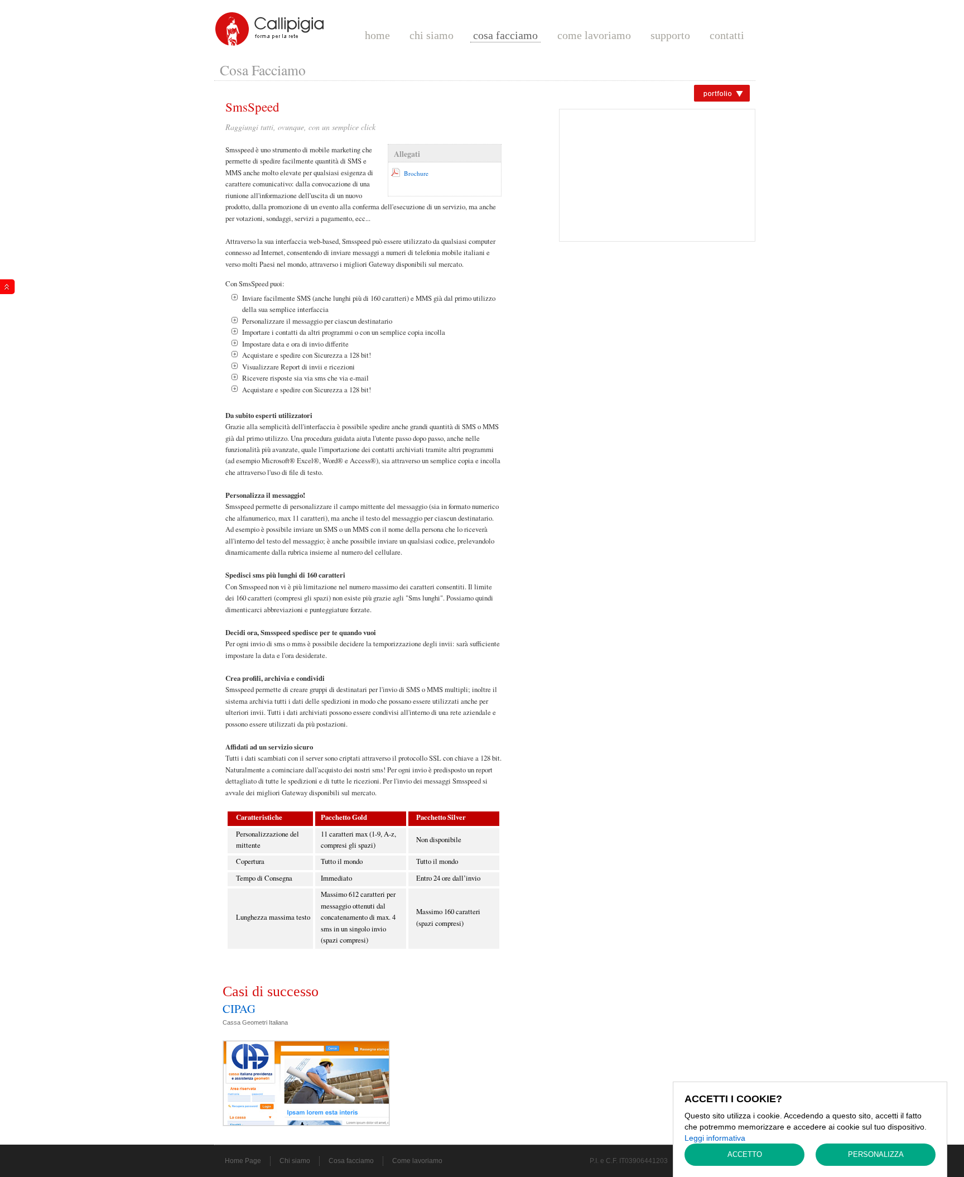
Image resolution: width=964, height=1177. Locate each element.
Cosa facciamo (351, 1160)
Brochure (416, 173)
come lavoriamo (594, 35)
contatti (727, 35)
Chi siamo (294, 1160)
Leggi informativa (715, 1137)
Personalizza (876, 1154)
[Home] (270, 28)
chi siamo (431, 35)
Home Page (243, 1160)
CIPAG (239, 1008)
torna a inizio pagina (8, 286)
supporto (670, 35)
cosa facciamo (505, 35)
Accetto (744, 1154)
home (377, 35)
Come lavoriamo (417, 1160)
